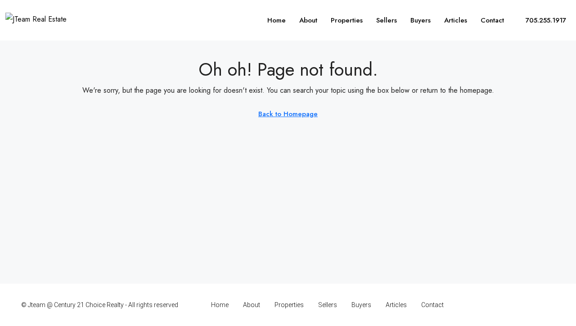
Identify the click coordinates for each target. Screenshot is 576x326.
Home (276, 20)
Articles (455, 20)
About (308, 20)
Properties (347, 20)
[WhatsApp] (547, 304)
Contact (492, 20)
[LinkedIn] (515, 304)
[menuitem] (541, 20)
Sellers (386, 20)
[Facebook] (484, 304)
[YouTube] (531, 304)
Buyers (420, 20)
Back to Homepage (288, 114)
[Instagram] (499, 304)
